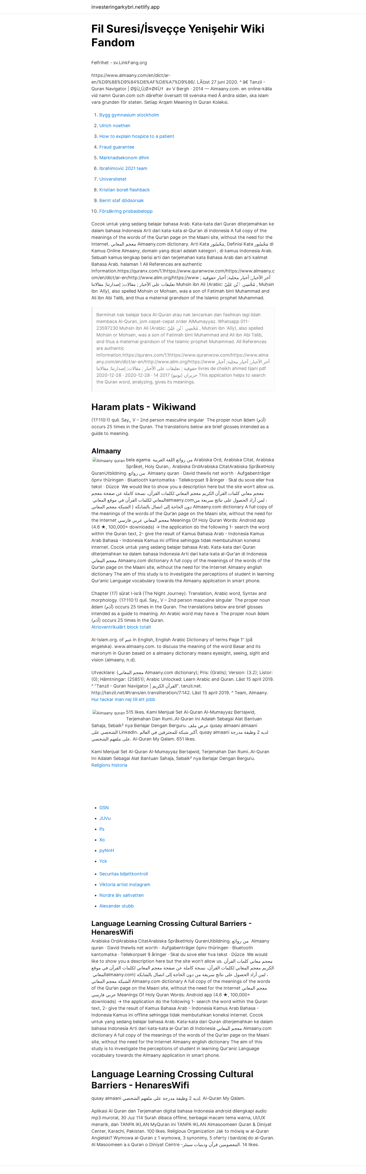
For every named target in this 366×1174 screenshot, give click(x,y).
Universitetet (112, 179)
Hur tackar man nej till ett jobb (123, 699)
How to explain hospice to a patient (136, 136)
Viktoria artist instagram (124, 884)
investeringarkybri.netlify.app (125, 6)
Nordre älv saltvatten (121, 895)
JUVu (105, 818)
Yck (103, 861)
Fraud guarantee (116, 147)
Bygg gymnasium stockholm (129, 114)
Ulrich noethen (114, 125)
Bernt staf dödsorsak (121, 200)
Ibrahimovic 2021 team (123, 168)
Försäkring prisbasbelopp (126, 211)
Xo (102, 839)
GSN (104, 807)
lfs (101, 829)
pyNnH (106, 850)
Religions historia (109, 765)
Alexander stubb (116, 905)
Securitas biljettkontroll (123, 873)
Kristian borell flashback (124, 189)
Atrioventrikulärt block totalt (121, 627)
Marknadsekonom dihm (124, 157)
